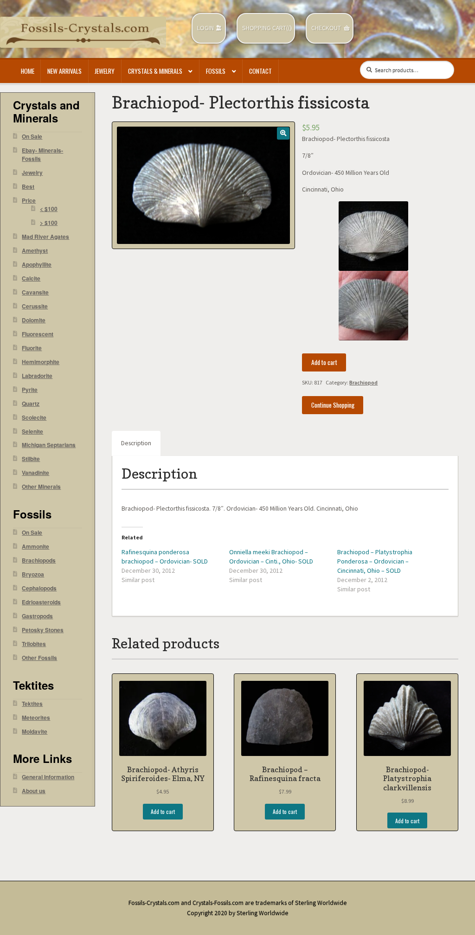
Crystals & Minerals (155, 71)
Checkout (326, 28)
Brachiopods (39, 560)
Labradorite (37, 376)
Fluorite (32, 348)
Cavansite (35, 292)
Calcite (31, 278)
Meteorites (36, 718)
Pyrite (30, 390)
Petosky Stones (43, 630)
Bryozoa (33, 574)
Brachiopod (363, 382)
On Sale (32, 137)
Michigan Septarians (49, 445)
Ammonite (35, 547)
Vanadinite (35, 473)
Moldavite (34, 732)
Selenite (32, 431)
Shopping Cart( (265, 28)
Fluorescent (37, 334)
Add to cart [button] (163, 811)
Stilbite (31, 459)
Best (28, 187)
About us (33, 791)
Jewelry (105, 71)
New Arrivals (64, 71)
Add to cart (324, 362)
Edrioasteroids (41, 602)
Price (29, 201)
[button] (283, 133)
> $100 (49, 223)
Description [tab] (136, 443)
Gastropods (37, 616)
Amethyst (35, 251)
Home (27, 71)
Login (205, 28)
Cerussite (35, 306)
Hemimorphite (40, 362)
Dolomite (33, 320)
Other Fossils (39, 658)
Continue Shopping (332, 405)
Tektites (32, 704)
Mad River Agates (45, 237)
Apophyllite (36, 265)
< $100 (49, 209)
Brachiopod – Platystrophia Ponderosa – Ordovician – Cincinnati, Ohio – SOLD (374, 561)
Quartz (30, 404)
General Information (48, 777)
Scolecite (34, 418)
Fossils (215, 71)
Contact (260, 71)
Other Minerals (41, 487)
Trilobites (34, 644)
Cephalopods (39, 588)
